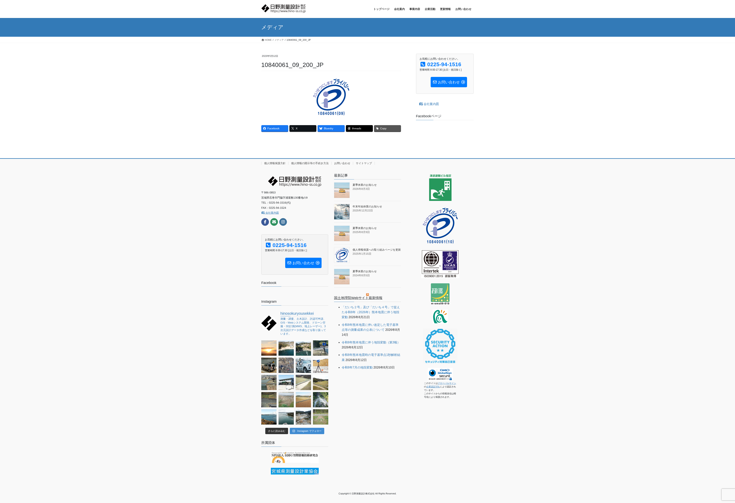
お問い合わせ (342, 163)
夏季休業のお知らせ (365, 184)
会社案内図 (431, 104)
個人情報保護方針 (275, 163)
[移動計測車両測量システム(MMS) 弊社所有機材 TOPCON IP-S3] (303, 365)
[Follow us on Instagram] (283, 222)
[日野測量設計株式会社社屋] (286, 382)
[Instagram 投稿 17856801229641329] (286, 348)
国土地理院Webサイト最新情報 (358, 298)
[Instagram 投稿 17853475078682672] (286, 399)
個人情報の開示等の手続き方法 (310, 163)
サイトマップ (364, 163)
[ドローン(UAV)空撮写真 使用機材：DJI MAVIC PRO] (269, 417)
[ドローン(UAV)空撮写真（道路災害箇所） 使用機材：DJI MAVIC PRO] (303, 382)
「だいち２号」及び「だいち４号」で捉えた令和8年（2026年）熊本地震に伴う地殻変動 (371, 312)
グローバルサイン (447, 383)
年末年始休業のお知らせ (367, 206)
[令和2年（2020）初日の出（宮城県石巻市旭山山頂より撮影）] (269, 348)
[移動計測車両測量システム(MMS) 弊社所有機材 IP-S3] (269, 365)
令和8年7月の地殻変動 (357, 367)
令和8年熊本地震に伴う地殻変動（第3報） (371, 342)
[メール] (274, 222)
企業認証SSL (433, 386)
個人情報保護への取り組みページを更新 (377, 249)
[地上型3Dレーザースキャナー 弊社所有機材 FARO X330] (320, 348)
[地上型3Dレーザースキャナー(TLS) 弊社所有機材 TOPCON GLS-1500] (286, 365)
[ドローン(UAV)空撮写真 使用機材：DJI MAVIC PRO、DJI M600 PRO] (269, 382)
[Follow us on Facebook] (265, 222)
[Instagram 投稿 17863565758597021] (303, 348)
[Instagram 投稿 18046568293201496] (269, 399)
